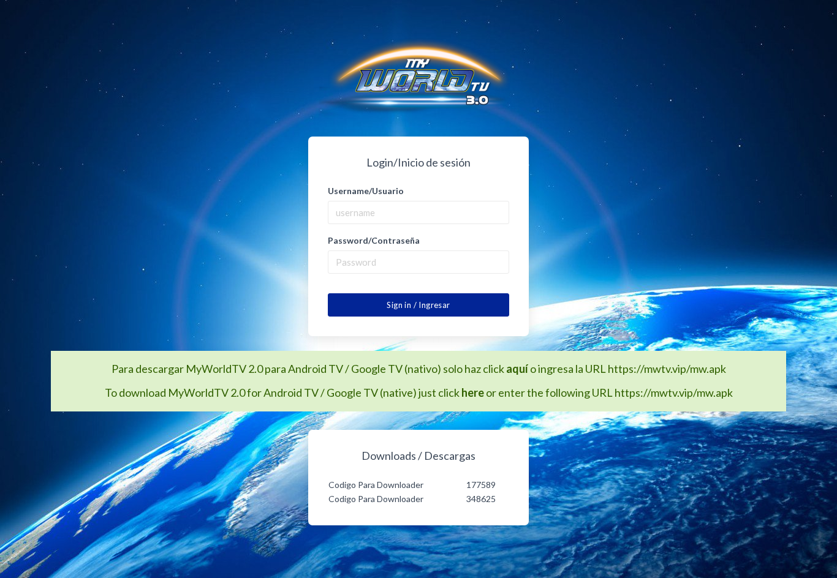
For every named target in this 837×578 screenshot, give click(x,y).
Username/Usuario (366, 191)
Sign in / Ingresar (418, 305)
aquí (517, 368)
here (472, 392)
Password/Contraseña (374, 240)
